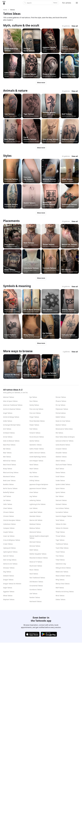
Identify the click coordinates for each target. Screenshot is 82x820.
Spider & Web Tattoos (63, 484)
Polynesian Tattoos (62, 409)
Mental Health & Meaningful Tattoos (39, 537)
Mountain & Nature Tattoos (39, 558)
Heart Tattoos (34, 469)
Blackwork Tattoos (9, 476)
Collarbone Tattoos (9, 524)
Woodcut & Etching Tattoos (65, 592)
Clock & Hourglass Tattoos (11, 520)
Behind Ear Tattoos (9, 461)
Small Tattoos (60, 476)
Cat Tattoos (7, 500)
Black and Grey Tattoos (10, 472)
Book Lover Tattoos (9, 480)
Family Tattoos (34, 405)
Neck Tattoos (34, 574)
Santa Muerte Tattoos (63, 445)
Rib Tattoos (59, 433)
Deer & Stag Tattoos (9, 560)
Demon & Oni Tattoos (10, 564)
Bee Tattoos (7, 457)
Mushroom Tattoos (36, 566)
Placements (11, 221)
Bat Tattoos (7, 449)
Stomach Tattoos (61, 504)
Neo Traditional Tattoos (37, 578)
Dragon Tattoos (8, 580)
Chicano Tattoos (8, 512)
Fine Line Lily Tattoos (36, 409)
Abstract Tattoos (8, 397)
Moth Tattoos (34, 550)
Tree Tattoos (60, 556)
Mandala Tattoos (35, 516)
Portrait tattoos (61, 413)
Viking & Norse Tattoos (63, 568)
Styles (7, 156)
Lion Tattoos (34, 508)
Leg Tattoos (33, 496)
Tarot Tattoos (60, 520)
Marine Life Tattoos (36, 520)
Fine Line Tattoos (35, 413)
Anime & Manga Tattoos (11, 417)
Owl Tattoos (33, 594)
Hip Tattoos (33, 472)
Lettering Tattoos (35, 500)
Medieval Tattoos (35, 524)
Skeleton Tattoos (61, 457)
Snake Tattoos (60, 480)
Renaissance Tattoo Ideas (64, 429)
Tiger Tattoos (60, 540)
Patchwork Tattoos (36, 601)
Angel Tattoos (7, 413)
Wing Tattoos (60, 580)
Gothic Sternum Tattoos (37, 453)
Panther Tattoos (35, 597)
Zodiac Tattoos (60, 599)
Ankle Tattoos (7, 421)
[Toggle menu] (77, 3)
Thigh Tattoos (60, 532)
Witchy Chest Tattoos (63, 584)
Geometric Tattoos (36, 445)
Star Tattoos (60, 496)
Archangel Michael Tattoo (11, 425)
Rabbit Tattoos (60, 417)
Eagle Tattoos (7, 588)
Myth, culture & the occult (21, 25)
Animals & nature (15, 90)
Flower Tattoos (34, 425)
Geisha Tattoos (34, 441)
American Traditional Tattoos (12, 405)
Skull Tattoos (60, 469)
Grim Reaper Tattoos (36, 461)
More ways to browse (18, 351)
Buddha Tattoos (8, 484)
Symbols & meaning (17, 286)
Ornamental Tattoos (36, 586)
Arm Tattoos (7, 429)
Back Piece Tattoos (9, 445)
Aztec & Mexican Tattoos (11, 441)
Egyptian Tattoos (8, 592)
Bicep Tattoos (7, 469)
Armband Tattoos (9, 433)
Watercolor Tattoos (62, 572)
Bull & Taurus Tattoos (10, 488)
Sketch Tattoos (60, 461)
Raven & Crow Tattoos (63, 421)
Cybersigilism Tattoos (10, 552)
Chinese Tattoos (8, 516)
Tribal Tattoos (60, 560)
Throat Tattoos (60, 536)
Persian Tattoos (61, 397)
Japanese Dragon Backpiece (39, 484)
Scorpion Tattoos (61, 449)
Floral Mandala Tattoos (37, 421)
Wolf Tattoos (60, 588)
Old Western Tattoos (36, 582)
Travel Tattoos (60, 552)
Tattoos (55, 3)
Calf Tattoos (7, 496)
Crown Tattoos (8, 544)
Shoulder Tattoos (61, 453)
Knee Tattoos (34, 492)
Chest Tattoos (7, 508)
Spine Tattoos (60, 488)
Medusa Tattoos (35, 528)
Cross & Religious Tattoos (11, 540)
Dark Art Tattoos (8, 556)
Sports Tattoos (60, 492)
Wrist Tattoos (60, 596)
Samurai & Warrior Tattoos (64, 441)
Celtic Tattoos (7, 504)
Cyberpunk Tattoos (9, 548)
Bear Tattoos (7, 453)
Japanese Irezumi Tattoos (38, 488)
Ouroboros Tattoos (36, 589)
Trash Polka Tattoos (62, 548)
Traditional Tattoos (62, 544)
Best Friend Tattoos (9, 465)
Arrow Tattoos (7, 437)
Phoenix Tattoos (61, 401)
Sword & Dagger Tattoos (64, 516)
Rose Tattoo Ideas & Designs (65, 437)
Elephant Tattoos (8, 599)
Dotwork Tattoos (8, 576)
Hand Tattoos (34, 465)
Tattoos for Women (62, 528)
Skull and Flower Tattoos (64, 465)
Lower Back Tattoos (36, 512)
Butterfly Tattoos (8, 492)
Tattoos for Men (61, 524)
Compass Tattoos (8, 528)
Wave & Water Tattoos (63, 576)
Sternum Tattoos (61, 500)
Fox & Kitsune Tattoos (37, 437)
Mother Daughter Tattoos (38, 554)
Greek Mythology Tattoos (38, 457)
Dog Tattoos (7, 572)
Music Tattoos (34, 570)
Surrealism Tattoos (62, 512)
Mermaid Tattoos (35, 542)
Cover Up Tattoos (8, 536)
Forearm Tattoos (35, 433)
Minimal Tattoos (35, 546)
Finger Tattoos (34, 417)
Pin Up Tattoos (60, 405)
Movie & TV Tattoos (36, 562)
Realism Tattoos (61, 425)
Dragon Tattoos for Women (12, 584)
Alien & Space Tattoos (10, 401)
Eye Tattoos (33, 397)
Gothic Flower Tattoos (37, 449)
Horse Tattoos (34, 476)
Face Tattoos (34, 401)
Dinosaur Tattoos (8, 568)
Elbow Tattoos (7, 596)
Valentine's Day (61, 564)
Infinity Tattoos (34, 480)
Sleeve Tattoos (60, 472)
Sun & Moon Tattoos (62, 508)
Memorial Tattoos (35, 532)
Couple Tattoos (8, 532)
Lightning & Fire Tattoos (38, 504)
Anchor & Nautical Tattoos (12, 409)
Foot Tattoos (34, 429)
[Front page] (4, 3)
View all (75, 26)
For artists (66, 3)
